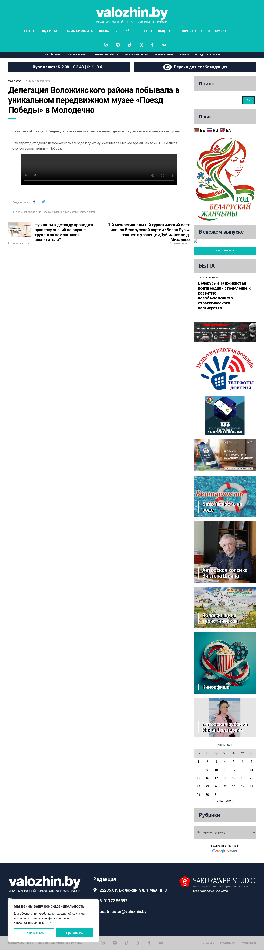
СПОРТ (237, 31)
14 (251, 770)
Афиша (184, 54)
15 (198, 778)
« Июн (220, 801)
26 (233, 786)
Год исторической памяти (80, 212)
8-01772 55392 (113, 900)
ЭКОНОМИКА (217, 31)
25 (225, 786)
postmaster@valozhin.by (123, 911)
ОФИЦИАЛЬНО (191, 31)
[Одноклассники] (138, 942)
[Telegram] (115, 942)
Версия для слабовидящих (199, 67)
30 (207, 794)
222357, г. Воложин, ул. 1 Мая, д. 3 (133, 890)
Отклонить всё (34, 933)
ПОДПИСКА (49, 31)
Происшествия (164, 54)
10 (216, 770)
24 (216, 786)
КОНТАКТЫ (144, 31)
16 (207, 778)
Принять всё (74, 933)
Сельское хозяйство (105, 54)
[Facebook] (149, 942)
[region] (53, 920)
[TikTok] (127, 942)
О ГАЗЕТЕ (28, 31)
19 (233, 778)
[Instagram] (103, 942)
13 (242, 770)
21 (251, 778)
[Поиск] (248, 100)
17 (216, 778)
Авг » (229, 801)
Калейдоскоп (52, 54)
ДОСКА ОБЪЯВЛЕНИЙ (114, 31)
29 (198, 794)
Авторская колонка (136, 54)
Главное (59, 212)
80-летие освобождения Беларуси (32, 212)
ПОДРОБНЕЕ (54, 922)
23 (207, 786)
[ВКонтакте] (161, 942)
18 (225, 778)
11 (225, 770)
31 (216, 794)
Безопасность (76, 54)
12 (233, 770)
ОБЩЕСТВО (166, 31)
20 (242, 778)
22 (198, 786)
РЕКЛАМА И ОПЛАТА (78, 31)
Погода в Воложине (207, 54)
